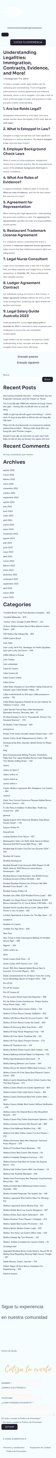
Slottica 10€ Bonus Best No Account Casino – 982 (25, 1018)
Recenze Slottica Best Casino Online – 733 (22, 1009)
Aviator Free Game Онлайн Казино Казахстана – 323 (28, 734)
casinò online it (10, 783)
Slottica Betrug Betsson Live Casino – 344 (22, 1063)
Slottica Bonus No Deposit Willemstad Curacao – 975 (27, 1068)
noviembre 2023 (10, 534)
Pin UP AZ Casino (11, 988)
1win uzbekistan (10, 664)
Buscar (6, 375)
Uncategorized (11, 79)
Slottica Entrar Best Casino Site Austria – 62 (23, 1152)
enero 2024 (8, 529)
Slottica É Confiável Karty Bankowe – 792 (22, 1148)
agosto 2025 (9, 470)
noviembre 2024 (10, 488)
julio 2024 (7, 506)
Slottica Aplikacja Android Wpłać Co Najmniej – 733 (26, 1054)
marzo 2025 (8, 475)
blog (5, 750)
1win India (7, 643)
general (6, 815)
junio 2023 (8, 547)
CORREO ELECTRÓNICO (14, 1388)
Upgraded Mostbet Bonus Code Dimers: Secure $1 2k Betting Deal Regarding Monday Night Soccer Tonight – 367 (27, 1254)
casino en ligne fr (11, 770)
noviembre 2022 (10, 579)
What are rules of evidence (15, 192)
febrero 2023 (9, 565)
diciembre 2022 (10, 574)
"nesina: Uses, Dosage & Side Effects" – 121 (23, 622)
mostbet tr (7, 920)
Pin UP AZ (7, 983)
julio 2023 (7, 543)
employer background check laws (30, 168)
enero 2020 (8, 597)
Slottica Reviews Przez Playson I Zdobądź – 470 (25, 1219)
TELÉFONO (6, 1398)
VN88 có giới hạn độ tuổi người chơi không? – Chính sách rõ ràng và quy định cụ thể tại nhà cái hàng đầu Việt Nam (27, 417)
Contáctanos (36, 28)
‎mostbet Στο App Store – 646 (16, 929)
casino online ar (10, 779)
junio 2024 (8, 511)
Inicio (9, 28)
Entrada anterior (28, 356)
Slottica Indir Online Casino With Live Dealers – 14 (26, 1169)
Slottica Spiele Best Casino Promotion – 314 (23, 1224)
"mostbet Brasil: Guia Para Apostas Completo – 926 (26, 613)
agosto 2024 (9, 502)
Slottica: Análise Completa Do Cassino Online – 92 (26, 1242)
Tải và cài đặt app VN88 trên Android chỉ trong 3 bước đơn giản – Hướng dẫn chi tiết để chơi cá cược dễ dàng (27, 406)
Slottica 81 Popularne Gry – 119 (17, 1045)
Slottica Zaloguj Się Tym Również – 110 (21, 1237)
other (5, 954)
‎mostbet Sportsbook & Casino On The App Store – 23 (27, 915)
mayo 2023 (8, 552)
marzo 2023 (8, 561)
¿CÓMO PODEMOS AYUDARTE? (17, 1403)
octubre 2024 (9, 493)
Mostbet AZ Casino (11, 856)
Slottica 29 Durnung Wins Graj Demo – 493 (22, 1027)
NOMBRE (6, 1383)
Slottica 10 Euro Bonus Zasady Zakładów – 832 (24, 1013)
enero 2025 (8, 484)
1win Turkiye (9, 659)
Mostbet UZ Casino (12, 924)
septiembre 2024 (11, 497)
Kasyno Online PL (11, 827)
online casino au (10, 950)
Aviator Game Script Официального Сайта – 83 (25, 738)
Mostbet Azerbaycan (12, 861)
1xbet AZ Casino (10, 668)
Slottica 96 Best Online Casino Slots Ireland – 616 (25, 1050)
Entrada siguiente (28, 362)
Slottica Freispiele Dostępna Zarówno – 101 (23, 1157)
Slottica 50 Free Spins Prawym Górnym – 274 (24, 1041)
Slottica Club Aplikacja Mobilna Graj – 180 (22, 1128)
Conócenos (17, 28)
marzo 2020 (8, 593)
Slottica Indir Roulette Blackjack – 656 (20, 1174)
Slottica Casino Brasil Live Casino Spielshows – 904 (26, 1087)
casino (6, 765)
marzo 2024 (8, 525)
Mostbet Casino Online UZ (15, 891)
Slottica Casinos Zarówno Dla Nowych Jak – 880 (25, 1124)
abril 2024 (7, 520)
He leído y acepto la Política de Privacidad (21, 1418)
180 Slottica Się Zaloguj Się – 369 (18, 634)
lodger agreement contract (15, 298)
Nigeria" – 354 (9, 945)
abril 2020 (7, 588)
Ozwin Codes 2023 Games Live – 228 (20, 963)
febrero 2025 (9, 479)
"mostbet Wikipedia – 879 (14, 617)
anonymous (8, 729)
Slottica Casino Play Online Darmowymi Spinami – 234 (28, 1119)
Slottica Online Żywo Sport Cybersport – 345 (23, 1215)
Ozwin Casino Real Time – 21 (16, 959)
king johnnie (8, 832)
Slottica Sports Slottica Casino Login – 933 (22, 1228)
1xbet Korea (8, 682)
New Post (7, 933)
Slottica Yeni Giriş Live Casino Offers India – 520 (25, 1233)
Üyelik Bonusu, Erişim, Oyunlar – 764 (20, 1261)
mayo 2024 (8, 515)
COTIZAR (9, 1427)
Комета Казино (10, 1273)
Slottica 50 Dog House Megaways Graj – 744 (23, 1031)
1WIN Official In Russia (13, 655)
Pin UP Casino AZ (11, 992)
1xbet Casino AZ (10, 673)
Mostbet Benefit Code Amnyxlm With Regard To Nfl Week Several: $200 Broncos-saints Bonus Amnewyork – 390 (26, 868)
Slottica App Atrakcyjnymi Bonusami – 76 (21, 1059)
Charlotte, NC (23, 273)
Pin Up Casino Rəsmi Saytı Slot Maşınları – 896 (24, 997)
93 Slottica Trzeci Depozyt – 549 (17, 724)
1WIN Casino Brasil (12, 638)
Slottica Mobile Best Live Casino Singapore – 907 (25, 1210)
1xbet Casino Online (12, 677)
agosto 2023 (9, 538)
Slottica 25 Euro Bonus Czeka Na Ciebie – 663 (24, 1022)
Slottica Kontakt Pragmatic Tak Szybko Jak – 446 (25, 1193)
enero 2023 (8, 570)
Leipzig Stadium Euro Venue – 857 (19, 836)
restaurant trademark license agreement (32, 245)
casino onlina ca (10, 774)
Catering (26, 28)
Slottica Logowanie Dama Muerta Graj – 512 (23, 1205)
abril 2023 (7, 556)
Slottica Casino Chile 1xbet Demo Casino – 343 (24, 1092)
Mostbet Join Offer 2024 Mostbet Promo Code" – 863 (27, 895)
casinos (6, 795)
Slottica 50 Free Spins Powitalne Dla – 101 (22, 1036)
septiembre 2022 (11, 584)
